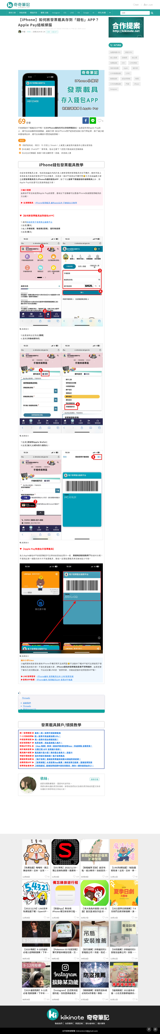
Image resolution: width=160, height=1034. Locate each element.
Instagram (56, 12)
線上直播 (113, 58)
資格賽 (124, 58)
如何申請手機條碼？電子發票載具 (50, 755)
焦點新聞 (22, 12)
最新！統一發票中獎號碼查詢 (48, 732)
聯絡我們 (58, 1023)
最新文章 (12, 12)
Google (86, 12)
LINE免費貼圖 (115, 84)
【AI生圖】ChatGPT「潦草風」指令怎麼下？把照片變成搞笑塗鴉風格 (52, 149)
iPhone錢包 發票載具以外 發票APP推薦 (55, 679)
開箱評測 (33, 12)
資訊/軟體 (102, 12)
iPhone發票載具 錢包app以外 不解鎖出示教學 (56, 202)
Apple (126, 68)
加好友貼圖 (114, 68)
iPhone (136, 84)
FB (79, 12)
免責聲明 (69, 1023)
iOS (65, 12)
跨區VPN (128, 52)
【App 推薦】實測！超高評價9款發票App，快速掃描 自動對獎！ (64, 746)
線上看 (134, 58)
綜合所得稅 (126, 79)
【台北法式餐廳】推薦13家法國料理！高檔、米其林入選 (46, 153)
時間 (137, 79)
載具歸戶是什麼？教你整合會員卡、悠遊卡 (54, 752)
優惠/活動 (44, 12)
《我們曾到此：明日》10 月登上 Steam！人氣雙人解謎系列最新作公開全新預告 (57, 145)
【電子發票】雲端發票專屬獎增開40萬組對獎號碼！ (58, 759)
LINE (72, 12)
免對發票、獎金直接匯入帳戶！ (49, 742)
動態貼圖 (113, 79)
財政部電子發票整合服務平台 (39, 222)
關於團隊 (101, 1023)
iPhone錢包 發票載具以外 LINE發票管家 (55, 676)
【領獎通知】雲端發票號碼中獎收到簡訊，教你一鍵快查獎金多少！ (64, 765)
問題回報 (79, 1023)
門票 (127, 84)
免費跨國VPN (115, 52)
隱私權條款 (90, 1023)
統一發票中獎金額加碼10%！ (48, 736)
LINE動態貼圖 (115, 73)
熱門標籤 (117, 45)
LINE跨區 (133, 63)
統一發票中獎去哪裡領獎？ (47, 739)
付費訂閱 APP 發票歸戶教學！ (48, 749)
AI (93, 12)
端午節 (135, 68)
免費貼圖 (113, 63)
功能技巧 (54, 32)
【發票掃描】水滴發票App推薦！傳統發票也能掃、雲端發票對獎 (63, 762)
